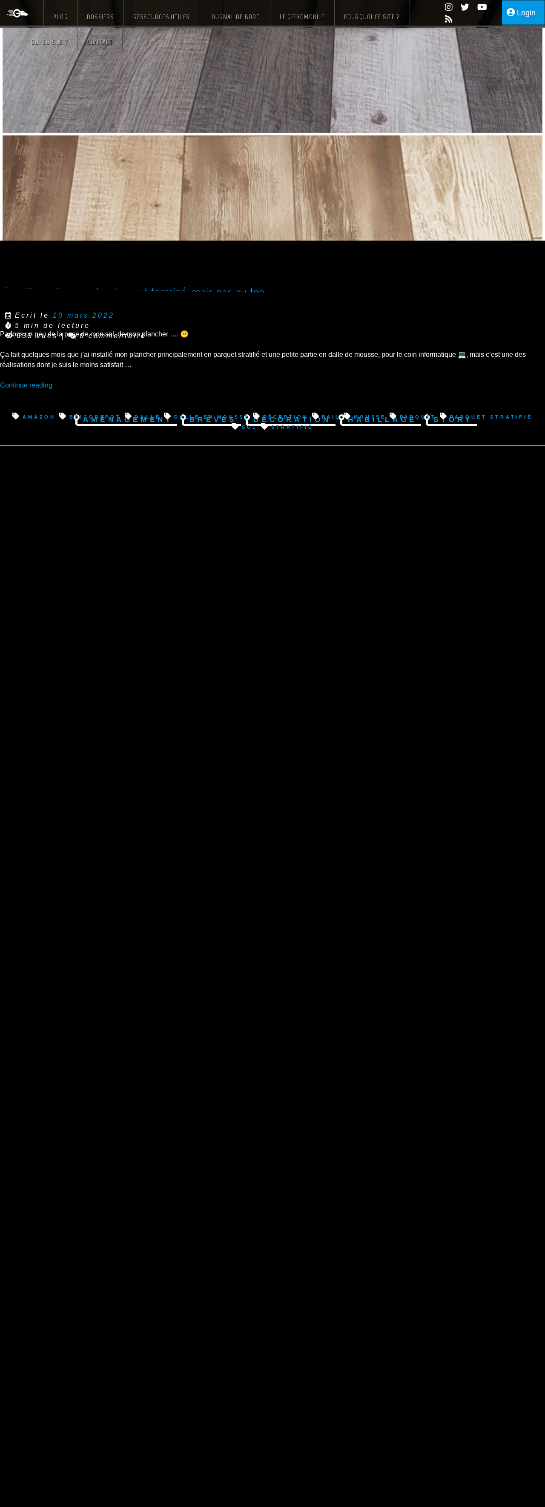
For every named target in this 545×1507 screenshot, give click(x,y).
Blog (60, 17)
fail (331, 416)
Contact (100, 42)
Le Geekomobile (302, 17)
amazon (39, 416)
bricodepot (95, 416)
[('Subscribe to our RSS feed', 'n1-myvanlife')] (446, 20)
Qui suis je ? (49, 42)
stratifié (292, 426)
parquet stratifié (491, 416)
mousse (370, 416)
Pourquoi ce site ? (372, 17)
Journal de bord (234, 17)
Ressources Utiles (161, 17)
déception (286, 416)
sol (250, 426)
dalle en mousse (212, 416)
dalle (148, 416)
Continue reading (26, 385)
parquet (418, 416)
